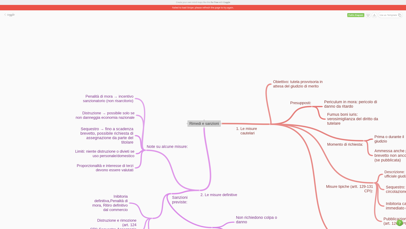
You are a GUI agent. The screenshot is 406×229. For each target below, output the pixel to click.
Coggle (226, 2)
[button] (399, 223)
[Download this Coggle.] (374, 15)
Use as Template (388, 15)
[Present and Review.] (368, 15)
